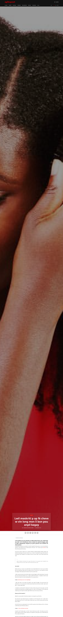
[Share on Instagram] (30, 533)
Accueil (6, 5)
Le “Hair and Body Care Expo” (23, 608)
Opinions (19, 5)
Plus (38, 5)
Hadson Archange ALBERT (29, 527)
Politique (14, 5)
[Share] (25, 533)
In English (34, 5)
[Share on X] (37, 533)
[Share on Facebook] (28, 533)
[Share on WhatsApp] (33, 533)
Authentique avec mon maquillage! (24, 579)
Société (10, 5)
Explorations (24, 5)
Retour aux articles (19, 537)
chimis (44, 547)
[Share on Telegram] (35, 533)
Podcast (29, 5)
